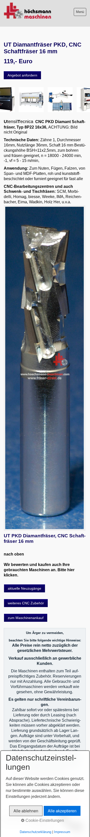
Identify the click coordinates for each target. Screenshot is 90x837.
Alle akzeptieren (62, 811)
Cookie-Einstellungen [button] (44, 820)
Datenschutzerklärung (35, 832)
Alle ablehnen (26, 811)
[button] (22, 75)
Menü (80, 12)
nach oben (14, 554)
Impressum (62, 832)
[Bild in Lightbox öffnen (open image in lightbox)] (44, 368)
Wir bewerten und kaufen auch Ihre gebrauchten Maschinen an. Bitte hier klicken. (39, 569)
